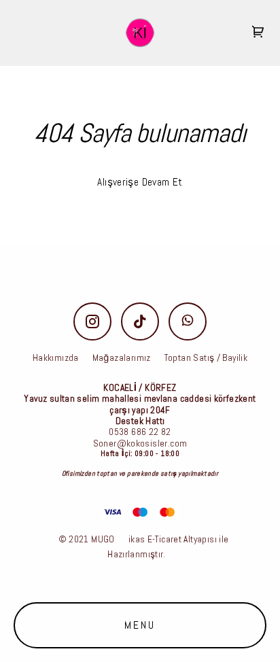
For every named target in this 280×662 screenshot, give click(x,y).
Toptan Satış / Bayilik (205, 358)
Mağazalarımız (121, 358)
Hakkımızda (56, 358)
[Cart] (258, 33)
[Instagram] (92, 321)
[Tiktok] (140, 321)
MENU (140, 625)
